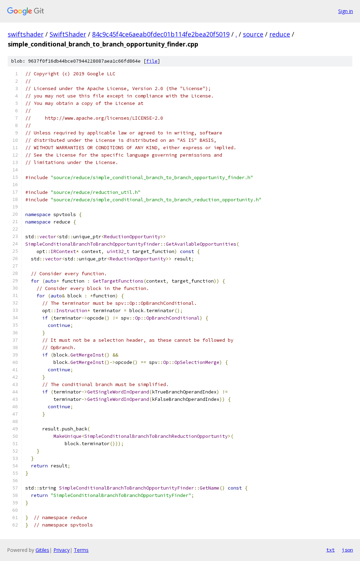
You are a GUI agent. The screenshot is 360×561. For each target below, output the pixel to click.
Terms (81, 550)
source (253, 34)
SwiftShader (68, 34)
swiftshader (26, 34)
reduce (279, 34)
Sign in (345, 11)
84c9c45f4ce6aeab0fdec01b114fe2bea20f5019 (161, 34)
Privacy (61, 550)
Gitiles (42, 550)
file (152, 61)
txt (330, 550)
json (347, 550)
